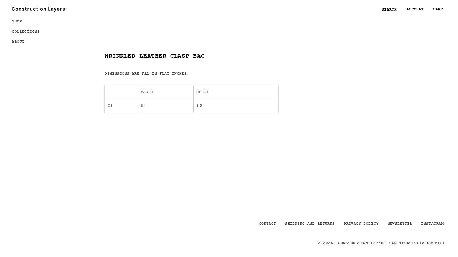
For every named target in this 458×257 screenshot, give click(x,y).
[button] (29, 21)
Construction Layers (362, 242)
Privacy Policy (361, 223)
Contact (267, 223)
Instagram (432, 223)
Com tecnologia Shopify (417, 242)
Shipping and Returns (310, 223)
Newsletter (400, 223)
